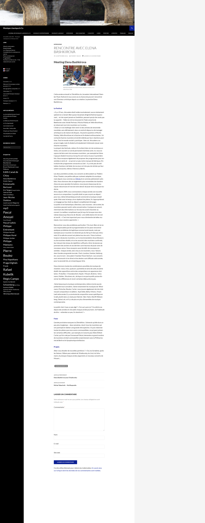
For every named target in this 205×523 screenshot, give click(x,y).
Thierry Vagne (76, 56)
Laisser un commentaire (92, 56)
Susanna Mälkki (8, 287)
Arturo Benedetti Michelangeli (11, 160)
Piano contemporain (9, 56)
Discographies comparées (10, 88)
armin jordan (13, 159)
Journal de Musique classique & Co (19, 33)
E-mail (56, 444)
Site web (57, 453)
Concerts (91, 33)
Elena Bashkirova (61, 366)
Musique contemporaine (41, 33)
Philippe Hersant (8, 232)
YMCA (78, 179)
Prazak (5, 266)
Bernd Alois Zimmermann (9, 165)
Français (123, 33)
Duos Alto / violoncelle (9, 128)
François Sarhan (16, 190)
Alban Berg (6, 158)
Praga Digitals (10, 262)
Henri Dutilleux (8, 195)
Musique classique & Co (13, 28)
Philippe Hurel (9, 235)
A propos (114, 33)
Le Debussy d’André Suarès (10, 120)
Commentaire (59, 407)
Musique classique (58, 33)
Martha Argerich (15, 205)
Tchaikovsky (16, 289)
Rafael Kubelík (7, 48)
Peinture (106, 33)
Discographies (80, 33)
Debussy (6, 169)
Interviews (69, 33)
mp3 (5, 208)
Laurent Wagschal (13, 203)
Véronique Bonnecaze (11, 294)
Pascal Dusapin (7, 220)
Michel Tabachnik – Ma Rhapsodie (65, 384)
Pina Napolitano (10, 259)
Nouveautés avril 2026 (9, 133)
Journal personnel (8, 126)
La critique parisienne (9, 50)
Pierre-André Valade (8, 247)
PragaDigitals (7, 58)
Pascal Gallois (9, 222)
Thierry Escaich (7, 291)
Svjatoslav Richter (8, 289)
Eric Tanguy (7, 190)
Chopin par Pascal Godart (10, 131)
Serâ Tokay (17, 285)
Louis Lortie (7, 205)
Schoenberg (8, 284)
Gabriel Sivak (7, 192)
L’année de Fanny (8, 136)
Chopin (17, 167)
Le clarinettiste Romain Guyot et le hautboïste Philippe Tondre (11, 116)
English (130, 33)
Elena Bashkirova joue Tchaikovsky (65, 376)
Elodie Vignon (7, 181)
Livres (98, 33)
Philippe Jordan (9, 238)
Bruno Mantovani (9, 167)
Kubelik (5, 203)
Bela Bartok (7, 163)
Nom (55, 435)
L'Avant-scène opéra (8, 46)
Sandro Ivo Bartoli (9, 282)
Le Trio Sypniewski (8, 123)
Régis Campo (11, 278)
